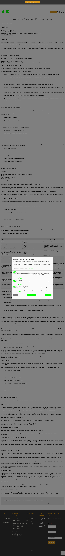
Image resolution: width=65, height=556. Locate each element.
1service (19, 291)
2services (19, 278)
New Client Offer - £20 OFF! (32, 2)
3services (19, 284)
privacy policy (30, 268)
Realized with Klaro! (48, 297)
